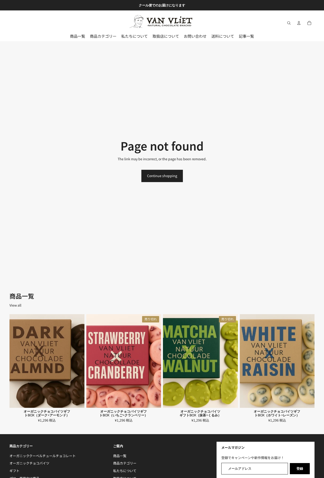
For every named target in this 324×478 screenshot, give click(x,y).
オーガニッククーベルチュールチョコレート (42, 455)
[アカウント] (299, 23)
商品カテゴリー (124, 463)
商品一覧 (119, 455)
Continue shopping (162, 175)
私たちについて (124, 470)
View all (15, 305)
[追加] (77, 400)
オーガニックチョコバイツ (29, 463)
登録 (299, 468)
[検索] (289, 23)
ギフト (14, 470)
